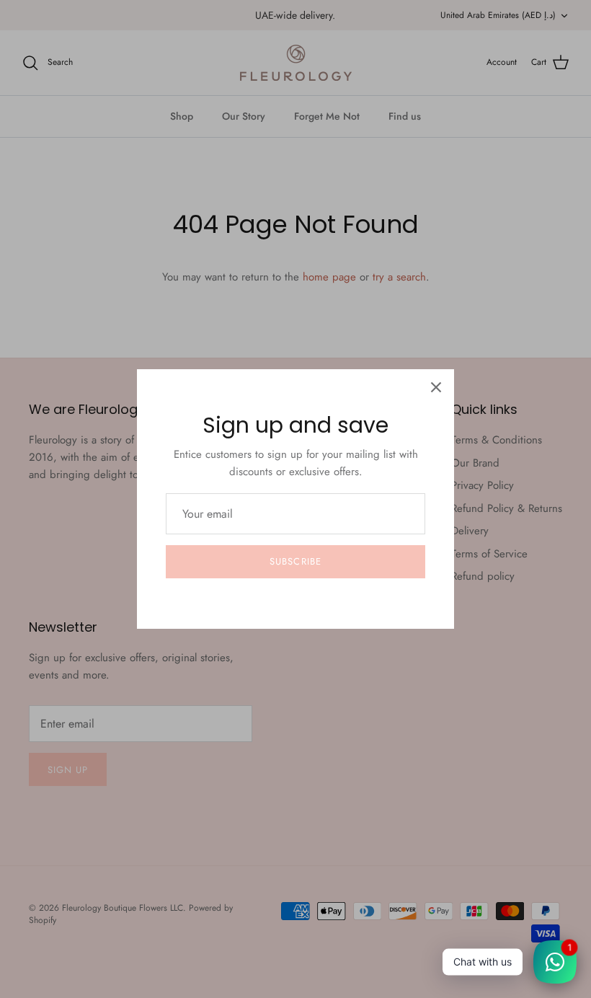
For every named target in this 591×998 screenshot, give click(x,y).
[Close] (436, 387)
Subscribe (295, 561)
